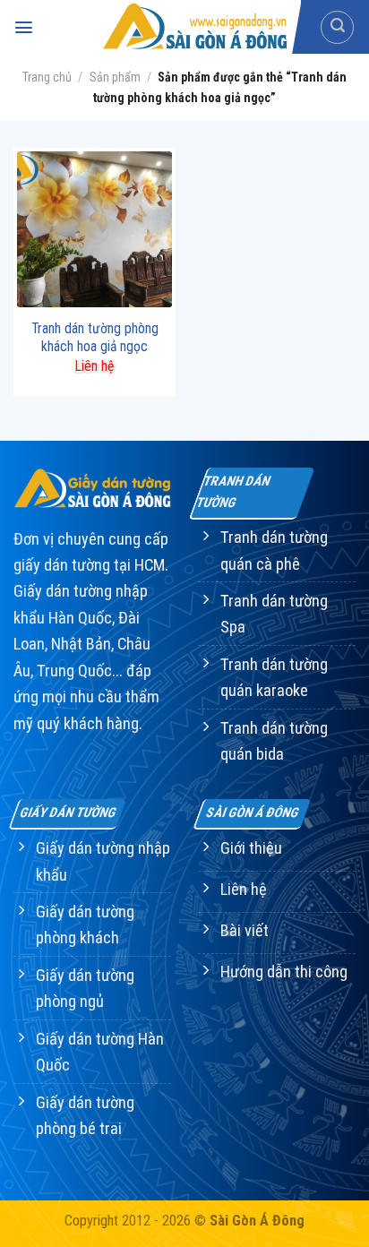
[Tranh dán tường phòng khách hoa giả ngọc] (94, 228)
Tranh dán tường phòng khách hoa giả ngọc (95, 337)
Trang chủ (47, 77)
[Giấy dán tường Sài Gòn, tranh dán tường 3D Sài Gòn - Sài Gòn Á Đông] (193, 27)
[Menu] (23, 27)
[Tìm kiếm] (337, 27)
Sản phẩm (115, 77)
